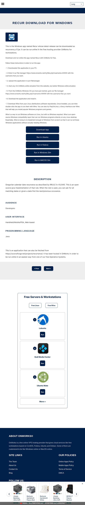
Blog (11, 473)
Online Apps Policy (66, 462)
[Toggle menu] (2, 4)
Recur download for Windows (42, 23)
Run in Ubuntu (42, 137)
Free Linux (35, 305)
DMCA (61, 473)
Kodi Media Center (43, 357)
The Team (13, 462)
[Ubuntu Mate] (44, 377)
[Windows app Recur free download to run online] (12, 37)
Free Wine (51, 305)
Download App (42, 130)
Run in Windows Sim (42, 152)
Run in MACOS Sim (42, 160)
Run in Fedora (42, 145)
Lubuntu (42, 328)
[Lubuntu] (44, 319)
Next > (48, 268)
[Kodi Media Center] (44, 348)
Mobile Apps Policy (66, 465)
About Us (12, 465)
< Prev (36, 268)
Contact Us (13, 469)
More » (42, 401)
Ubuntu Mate (42, 386)
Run (42, 335)
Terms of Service (65, 469)
